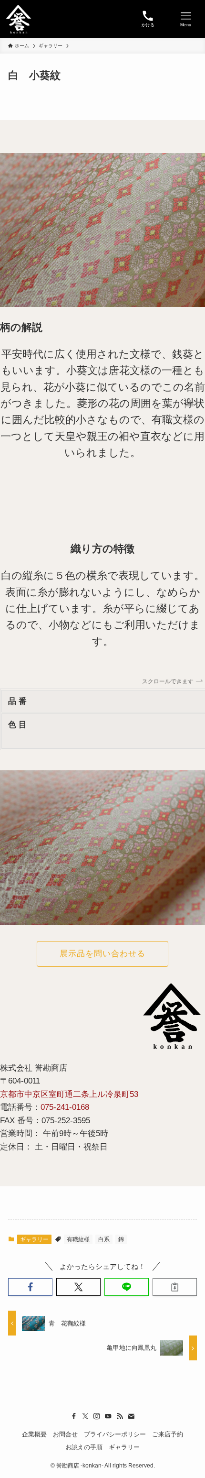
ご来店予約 (167, 1434)
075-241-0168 (65, 1107)
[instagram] (96, 1416)
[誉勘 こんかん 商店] (18, 19)
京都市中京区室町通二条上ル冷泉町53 (69, 1094)
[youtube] (108, 1416)
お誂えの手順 (83, 1447)
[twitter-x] (85, 1416)
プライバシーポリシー (115, 1434)
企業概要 (34, 1434)
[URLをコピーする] (175, 1287)
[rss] (119, 1416)
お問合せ (65, 1434)
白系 (104, 1239)
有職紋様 (78, 1239)
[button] (30, 1287)
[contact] (131, 1416)
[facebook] (74, 1416)
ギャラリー (34, 1239)
